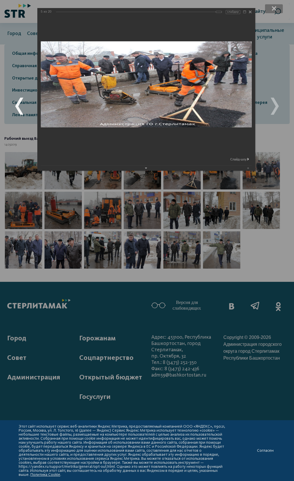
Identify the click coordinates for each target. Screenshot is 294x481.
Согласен (265, 450)
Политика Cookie (45, 474)
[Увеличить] (244, 12)
